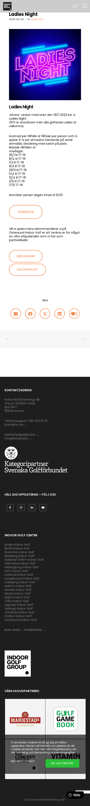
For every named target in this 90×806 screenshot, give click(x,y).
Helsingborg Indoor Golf (22, 567)
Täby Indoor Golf (17, 601)
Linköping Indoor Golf (20, 582)
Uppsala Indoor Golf (19, 605)
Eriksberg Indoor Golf (19, 556)
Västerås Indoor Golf (19, 612)
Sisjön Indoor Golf (17, 597)
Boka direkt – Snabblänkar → (25, 630)
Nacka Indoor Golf (18, 593)
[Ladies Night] (15, 313)
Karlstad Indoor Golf (19, 575)
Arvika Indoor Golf (17, 545)
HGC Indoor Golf (16, 571)
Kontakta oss (14, 425)
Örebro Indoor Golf (18, 616)
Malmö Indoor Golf (18, 586)
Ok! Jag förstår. (62, 763)
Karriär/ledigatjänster (20, 435)
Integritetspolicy (16, 438)
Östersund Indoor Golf (21, 620)
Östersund (36, 19)
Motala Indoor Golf (18, 590)
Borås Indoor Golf (17, 548)
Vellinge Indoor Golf (19, 608)
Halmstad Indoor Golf (20, 563)
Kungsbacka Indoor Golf (22, 578)
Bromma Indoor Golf (19, 552)
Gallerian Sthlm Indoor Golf (24, 560)
